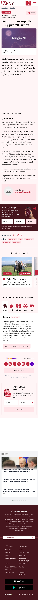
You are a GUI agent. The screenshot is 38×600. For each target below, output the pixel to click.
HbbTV (7, 555)
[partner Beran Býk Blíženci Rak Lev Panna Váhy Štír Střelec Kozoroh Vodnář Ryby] (26, 402)
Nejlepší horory (29, 514)
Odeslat (31, 221)
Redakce (21, 567)
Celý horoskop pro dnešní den (16, 346)
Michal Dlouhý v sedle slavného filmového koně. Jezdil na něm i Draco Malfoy (16, 282)
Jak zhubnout (8, 514)
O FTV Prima (8, 546)
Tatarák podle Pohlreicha (15, 524)
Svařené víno (29, 521)
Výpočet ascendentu (26, 526)
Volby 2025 (21, 521)
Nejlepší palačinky (25, 528)
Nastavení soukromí (22, 573)
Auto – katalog (30, 519)
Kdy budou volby (8, 519)
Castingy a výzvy (24, 552)
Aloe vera (26, 524)
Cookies (7, 564)
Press (20, 549)
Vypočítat (19, 409)
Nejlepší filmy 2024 (18, 514)
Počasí (29, 517)
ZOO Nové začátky (20, 519)
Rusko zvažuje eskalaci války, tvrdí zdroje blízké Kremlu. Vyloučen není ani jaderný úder (18, 471)
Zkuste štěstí (19, 370)
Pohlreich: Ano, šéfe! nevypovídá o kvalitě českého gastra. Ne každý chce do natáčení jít (19, 480)
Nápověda (22, 564)
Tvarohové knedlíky (13, 528)
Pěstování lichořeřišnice (12, 526)
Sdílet (30, 13)
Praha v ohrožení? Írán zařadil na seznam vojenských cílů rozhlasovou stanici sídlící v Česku (19, 490)
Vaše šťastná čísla (29, 358)
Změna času (18, 517)
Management (23, 546)
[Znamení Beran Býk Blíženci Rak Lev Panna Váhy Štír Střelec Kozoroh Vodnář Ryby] (19, 221)
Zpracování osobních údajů (24, 560)
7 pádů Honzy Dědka (11, 521)
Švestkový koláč (19, 530)
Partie (24, 517)
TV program (10, 517)
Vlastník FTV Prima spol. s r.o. (11, 568)
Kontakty (22, 555)
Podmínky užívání (10, 559)
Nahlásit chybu (9, 572)
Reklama (7, 552)
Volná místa (8, 549)
